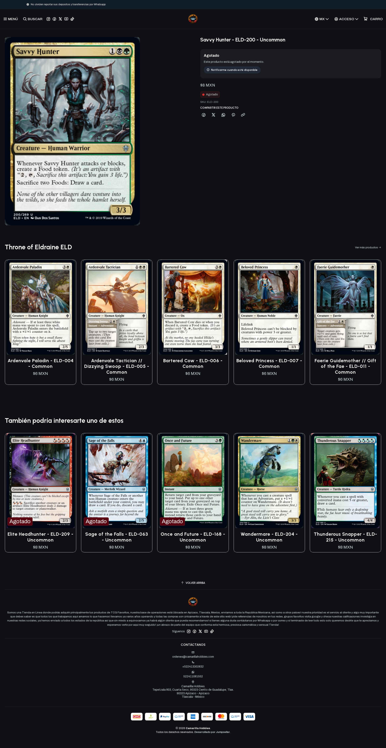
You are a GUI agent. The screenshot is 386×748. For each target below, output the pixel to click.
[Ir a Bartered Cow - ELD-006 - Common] (192, 307)
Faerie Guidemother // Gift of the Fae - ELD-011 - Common (345, 366)
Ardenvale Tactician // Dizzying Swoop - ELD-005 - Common (116, 366)
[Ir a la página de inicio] (193, 19)
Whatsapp (206, 4)
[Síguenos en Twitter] (60, 19)
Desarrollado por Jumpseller (212, 732)
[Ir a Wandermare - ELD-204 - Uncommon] (269, 480)
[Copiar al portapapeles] (243, 115)
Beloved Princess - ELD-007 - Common (269, 363)
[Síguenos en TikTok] (72, 19)
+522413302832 (193, 666)
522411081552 (193, 676)
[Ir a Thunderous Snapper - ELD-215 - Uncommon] (345, 480)
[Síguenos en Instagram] (48, 19)
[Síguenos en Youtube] (66, 19)
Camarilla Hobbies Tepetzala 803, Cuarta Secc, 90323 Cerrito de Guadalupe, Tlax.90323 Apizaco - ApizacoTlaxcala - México (193, 691)
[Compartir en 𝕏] (213, 115)
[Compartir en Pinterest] (233, 115)
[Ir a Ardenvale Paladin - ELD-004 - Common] (40, 307)
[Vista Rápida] (69, 307)
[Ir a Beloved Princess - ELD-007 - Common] (269, 307)
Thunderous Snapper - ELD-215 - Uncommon (345, 537)
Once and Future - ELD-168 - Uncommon (193, 537)
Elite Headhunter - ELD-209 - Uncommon (40, 537)
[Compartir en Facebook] (203, 115)
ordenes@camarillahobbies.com (193, 656)
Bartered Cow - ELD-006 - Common (193, 363)
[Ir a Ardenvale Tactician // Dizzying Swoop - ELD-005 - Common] (116, 307)
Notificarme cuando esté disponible (234, 69)
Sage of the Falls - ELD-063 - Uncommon (116, 537)
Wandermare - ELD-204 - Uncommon (269, 537)
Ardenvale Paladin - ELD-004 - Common (41, 363)
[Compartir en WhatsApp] (223, 115)
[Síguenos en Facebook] (54, 19)
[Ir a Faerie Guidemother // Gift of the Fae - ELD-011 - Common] (345, 307)
